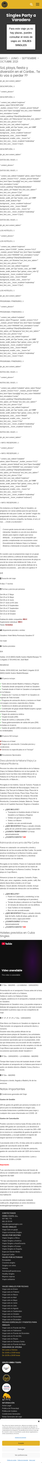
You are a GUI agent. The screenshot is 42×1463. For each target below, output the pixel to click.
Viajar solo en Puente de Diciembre (15, 1333)
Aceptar (21, 1443)
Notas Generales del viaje (12, 1417)
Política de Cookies (9, 1411)
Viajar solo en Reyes (10, 1339)
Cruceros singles (8, 1263)
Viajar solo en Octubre (10, 1314)
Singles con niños (9, 1265)
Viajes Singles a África (10, 1238)
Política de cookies (11, 1460)
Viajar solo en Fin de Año (11, 1336)
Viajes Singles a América (11, 1241)
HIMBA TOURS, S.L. (10, 1216)
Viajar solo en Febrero (10, 1292)
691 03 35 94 (7, 1221)
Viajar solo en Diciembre (11, 1319)
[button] (39, 1421)
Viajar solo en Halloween (11, 1330)
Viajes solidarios (8, 1279)
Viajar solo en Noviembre (12, 1317)
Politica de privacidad (23, 1460)
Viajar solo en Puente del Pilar (13, 1328)
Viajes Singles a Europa (11, 1246)
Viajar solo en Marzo (10, 1295)
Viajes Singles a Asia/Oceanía (13, 1243)
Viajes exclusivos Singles (12, 1232)
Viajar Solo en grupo (10, 1230)
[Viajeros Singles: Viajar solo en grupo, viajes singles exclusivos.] (5, 4)
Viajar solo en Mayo (9, 1300)
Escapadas (6, 1260)
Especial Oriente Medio (11, 1252)
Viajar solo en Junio (9, 1303)
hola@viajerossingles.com (12, 1224)
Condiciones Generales (11, 1414)
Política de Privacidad (10, 1408)
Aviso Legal (32, 1460)
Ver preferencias (21, 1455)
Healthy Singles (8, 1274)
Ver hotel (3, 641)
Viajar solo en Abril (9, 1297)
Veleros (5, 1268)
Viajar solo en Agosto (10, 1308)
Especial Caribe (8, 1254)
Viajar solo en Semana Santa (13, 1341)
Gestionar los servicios (20, 1437)
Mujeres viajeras (8, 1276)
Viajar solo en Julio (9, 1306)
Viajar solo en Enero (10, 1289)
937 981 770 (7, 1219)
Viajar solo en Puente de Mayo (14, 1344)
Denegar (21, 1449)
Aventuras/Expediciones (11, 1271)
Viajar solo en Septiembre (12, 1311)
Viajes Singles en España (12, 1249)
